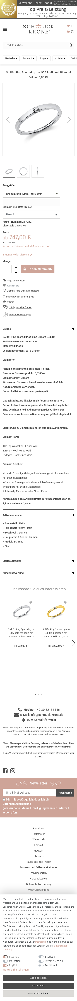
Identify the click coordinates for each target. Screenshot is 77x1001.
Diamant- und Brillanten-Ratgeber (23, 291)
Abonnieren (65, 792)
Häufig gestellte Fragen (38, 861)
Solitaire (58, 58)
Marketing (15, 961)
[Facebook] (5, 770)
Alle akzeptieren (38, 978)
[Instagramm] (12, 770)
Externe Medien (54, 961)
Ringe (43, 58)
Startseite (10, 58)
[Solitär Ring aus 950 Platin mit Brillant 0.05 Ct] (38, 119)
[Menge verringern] (15, 272)
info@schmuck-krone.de (46, 714)
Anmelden (38, 828)
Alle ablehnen (38, 985)
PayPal (13, 965)
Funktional (51, 965)
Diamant (27, 58)
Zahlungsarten (38, 873)
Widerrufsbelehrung (38, 889)
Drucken (10, 302)
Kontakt (38, 845)
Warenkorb (72, 31)
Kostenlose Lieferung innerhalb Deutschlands (24, 246)
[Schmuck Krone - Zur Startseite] (38, 28)
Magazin (38, 850)
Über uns (39, 856)
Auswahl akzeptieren (38, 993)
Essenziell (14, 957)
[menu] (5, 29)
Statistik (50, 957)
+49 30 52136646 (47, 709)
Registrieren (38, 833)
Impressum (41, 941)
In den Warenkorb (40, 269)
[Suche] (70, 45)
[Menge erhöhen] (15, 267)
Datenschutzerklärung (38, 884)
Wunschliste (72, 26)
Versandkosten (38, 878)
